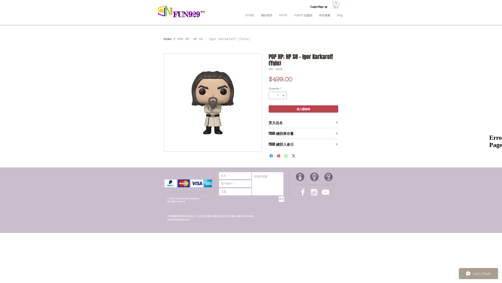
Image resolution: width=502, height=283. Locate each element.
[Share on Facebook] (271, 155)
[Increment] (283, 95)
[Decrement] (271, 95)
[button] (336, 5)
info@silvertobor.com (178, 219)
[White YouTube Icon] (325, 192)
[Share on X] (293, 155)
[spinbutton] (277, 95)
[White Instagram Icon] (314, 192)
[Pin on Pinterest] (278, 155)
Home (168, 39)
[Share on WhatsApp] (286, 155)
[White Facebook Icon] (302, 192)
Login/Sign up (318, 6)
